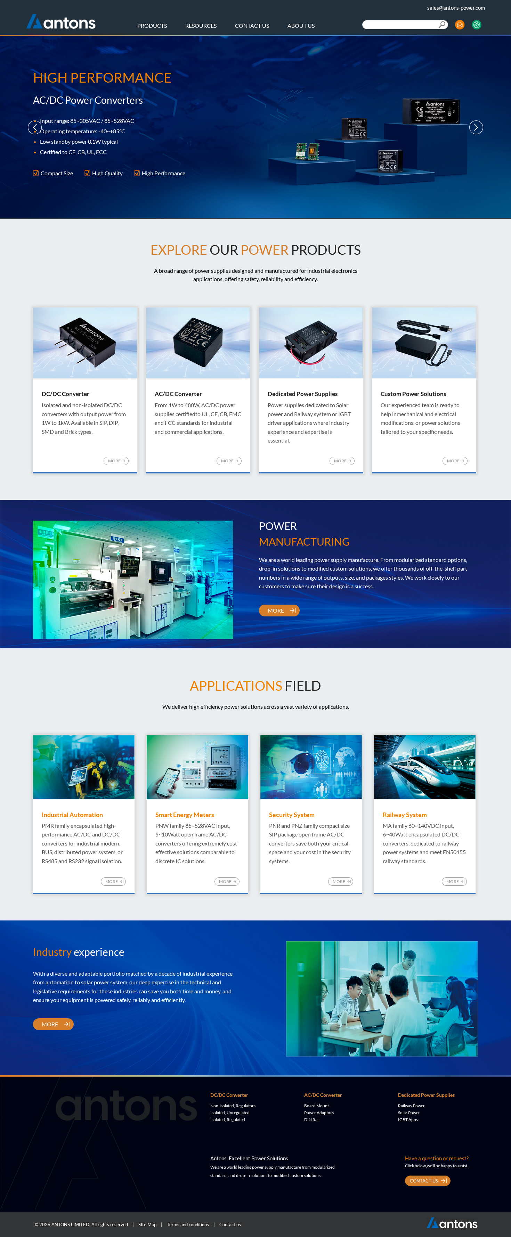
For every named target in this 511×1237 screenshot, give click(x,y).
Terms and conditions (188, 1224)
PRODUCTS (152, 25)
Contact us (230, 1224)
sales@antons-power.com (456, 8)
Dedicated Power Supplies (426, 1095)
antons (61, 19)
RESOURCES (201, 25)
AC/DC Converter (323, 1095)
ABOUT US (301, 25)
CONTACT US (252, 25)
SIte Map (147, 1224)
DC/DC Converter (229, 1095)
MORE (114, 460)
